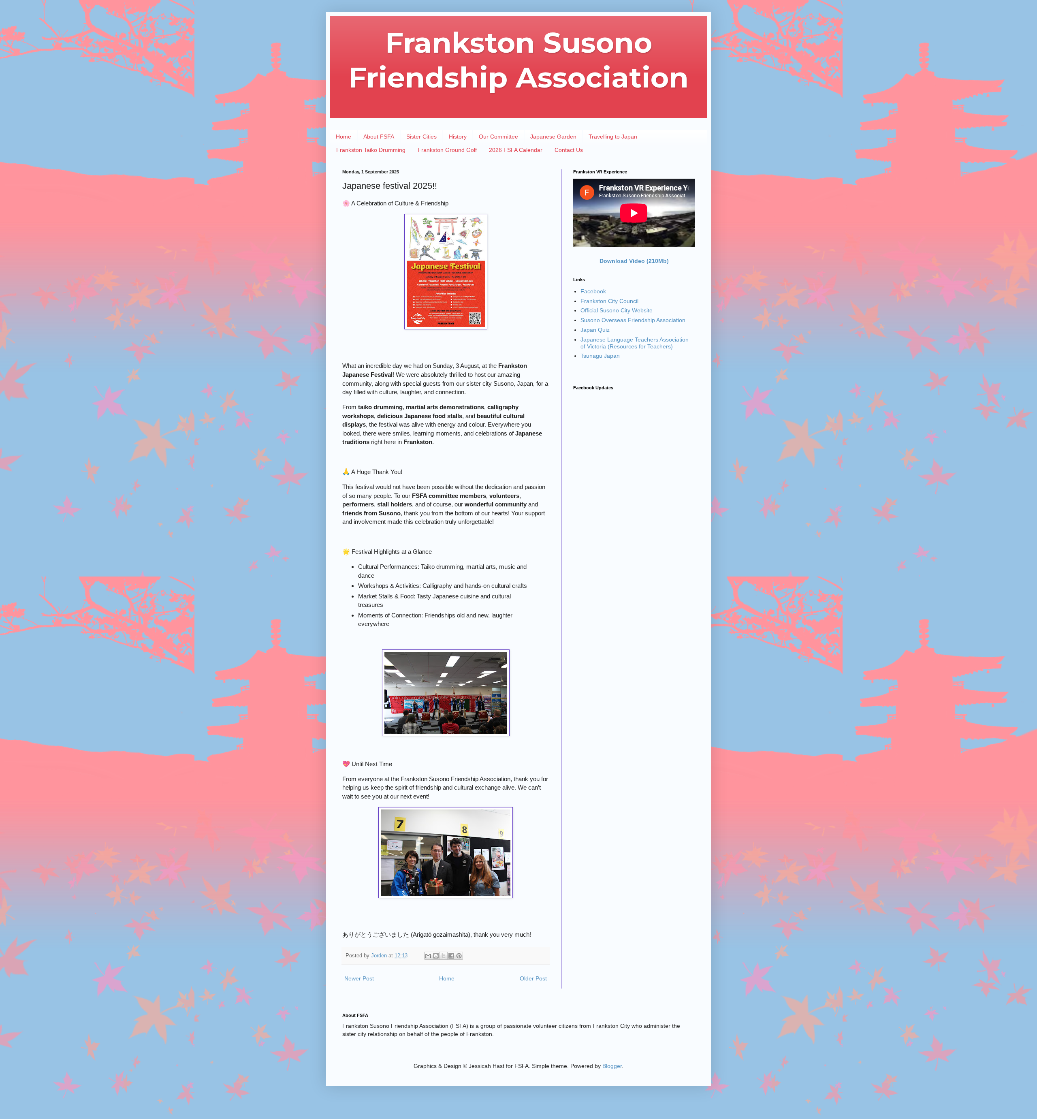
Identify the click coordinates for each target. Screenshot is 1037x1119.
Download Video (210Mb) (634, 261)
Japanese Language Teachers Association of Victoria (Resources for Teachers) (634, 343)
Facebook (593, 291)
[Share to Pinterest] (459, 956)
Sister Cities (421, 136)
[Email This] (428, 956)
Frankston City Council (609, 301)
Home (343, 136)
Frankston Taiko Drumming (370, 150)
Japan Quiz (595, 330)
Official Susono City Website (616, 310)
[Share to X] (444, 956)
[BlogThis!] (436, 956)
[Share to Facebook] (451, 956)
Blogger (612, 1066)
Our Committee (498, 136)
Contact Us (569, 150)
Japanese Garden (553, 136)
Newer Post (359, 978)
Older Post (533, 978)
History (458, 136)
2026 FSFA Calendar (515, 150)
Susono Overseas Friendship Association (632, 320)
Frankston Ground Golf (447, 150)
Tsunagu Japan (600, 355)
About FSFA (378, 136)
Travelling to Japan (613, 136)
